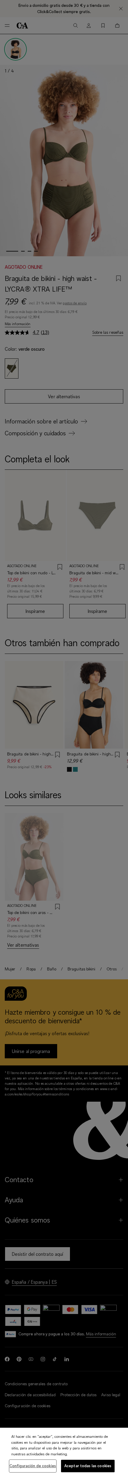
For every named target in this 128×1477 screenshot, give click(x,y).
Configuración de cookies (33, 1465)
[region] (64, 1452)
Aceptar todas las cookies (87, 1465)
